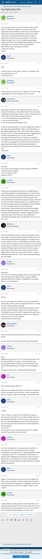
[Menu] (2, 2)
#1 (40, 24)
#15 (40, 475)
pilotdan (5, 12)
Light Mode (6, 549)
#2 (40, 63)
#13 (40, 407)
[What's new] (36, 2)
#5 (40, 163)
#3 (40, 88)
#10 (40, 331)
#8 (40, 269)
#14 (40, 444)
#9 (40, 294)
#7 (40, 231)
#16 (40, 500)
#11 (40, 353)
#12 (40, 382)
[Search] (40, 2)
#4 (40, 106)
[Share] (37, 24)
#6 (40, 188)
